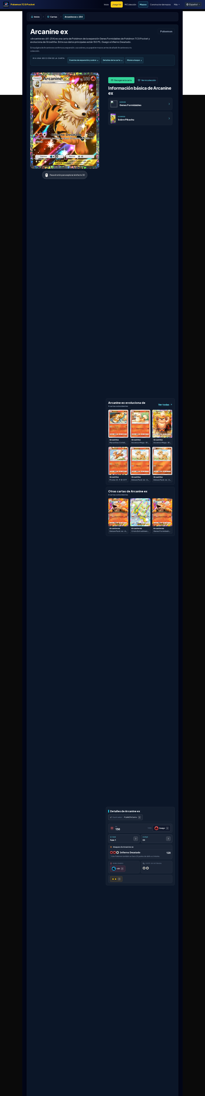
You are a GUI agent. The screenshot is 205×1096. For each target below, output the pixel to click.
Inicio (106, 4)
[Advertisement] (11, 53)
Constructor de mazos (160, 4)
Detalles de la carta (112, 60)
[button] (193, 4)
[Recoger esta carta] (121, 80)
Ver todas (163, 404)
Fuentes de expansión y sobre (83, 60)
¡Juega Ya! (116, 4)
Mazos (143, 4)
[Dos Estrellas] (116, 879)
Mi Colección (130, 4)
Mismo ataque (134, 60)
